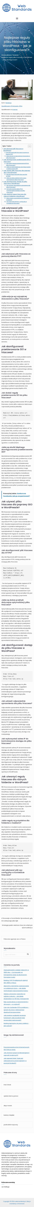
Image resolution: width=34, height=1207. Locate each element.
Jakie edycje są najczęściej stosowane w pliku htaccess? (18, 157)
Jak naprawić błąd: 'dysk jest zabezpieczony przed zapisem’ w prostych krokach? (15, 1060)
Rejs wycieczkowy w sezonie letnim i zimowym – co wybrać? (16, 1003)
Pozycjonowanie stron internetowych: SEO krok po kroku (16, 1048)
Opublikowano (11, 106)
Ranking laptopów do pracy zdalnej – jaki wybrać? (16, 1024)
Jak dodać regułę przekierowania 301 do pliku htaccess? (17, 164)
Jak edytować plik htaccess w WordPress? (13, 150)
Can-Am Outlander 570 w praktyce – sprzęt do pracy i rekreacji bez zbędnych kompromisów (16, 1009)
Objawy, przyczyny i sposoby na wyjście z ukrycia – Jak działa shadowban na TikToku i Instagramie (16, 996)
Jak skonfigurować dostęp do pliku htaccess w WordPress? (15, 182)
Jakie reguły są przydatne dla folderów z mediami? (17, 199)
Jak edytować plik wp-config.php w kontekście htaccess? (17, 202)
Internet (14, 109)
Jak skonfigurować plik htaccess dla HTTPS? (16, 175)
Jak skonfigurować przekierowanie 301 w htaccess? (17, 161)
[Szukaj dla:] (17, 954)
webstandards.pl (20, 1201)
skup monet (8, 1106)
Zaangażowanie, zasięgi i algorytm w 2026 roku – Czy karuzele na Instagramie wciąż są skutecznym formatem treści (16, 973)
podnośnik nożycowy (11, 1125)
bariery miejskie (9, 1115)
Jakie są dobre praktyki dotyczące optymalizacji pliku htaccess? (16, 179)
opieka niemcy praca (11, 1096)
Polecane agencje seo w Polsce (14, 939)
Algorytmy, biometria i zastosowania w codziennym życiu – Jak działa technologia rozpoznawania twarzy (16, 988)
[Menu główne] (17, 18)
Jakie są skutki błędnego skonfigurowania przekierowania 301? (18, 168)
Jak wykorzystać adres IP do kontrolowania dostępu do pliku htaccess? (16, 190)
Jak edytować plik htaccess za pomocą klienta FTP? (17, 153)
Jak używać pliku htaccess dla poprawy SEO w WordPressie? (17, 171)
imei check (7, 1085)
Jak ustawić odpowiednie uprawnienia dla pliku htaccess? (18, 186)
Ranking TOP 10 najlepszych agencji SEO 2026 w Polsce (16, 981)
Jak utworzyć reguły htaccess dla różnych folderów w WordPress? (15, 195)
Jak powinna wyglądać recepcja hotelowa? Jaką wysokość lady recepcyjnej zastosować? (15, 1017)
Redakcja (8, 103)
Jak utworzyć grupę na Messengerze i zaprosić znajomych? (16, 1054)
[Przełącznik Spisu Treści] (29, 146)
